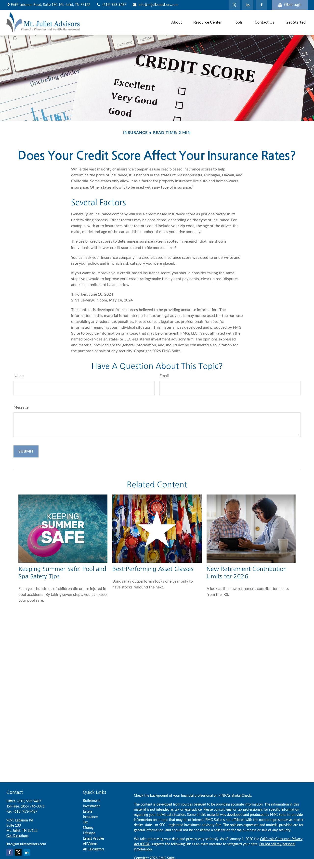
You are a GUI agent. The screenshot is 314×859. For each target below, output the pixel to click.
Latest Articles (93, 838)
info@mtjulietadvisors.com (158, 5)
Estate (87, 811)
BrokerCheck (241, 795)
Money (88, 828)
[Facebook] (261, 5)
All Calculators (93, 849)
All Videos (90, 844)
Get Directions (17, 836)
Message (20, 407)
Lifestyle (89, 833)
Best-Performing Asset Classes (152, 569)
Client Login (292, 5)
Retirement (91, 801)
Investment (91, 806)
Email (164, 376)
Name (18, 376)
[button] (176, 22)
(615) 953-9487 (114, 5)
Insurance (90, 817)
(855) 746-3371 (33, 806)
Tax (85, 822)
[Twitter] (234, 5)
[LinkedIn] (247, 5)
